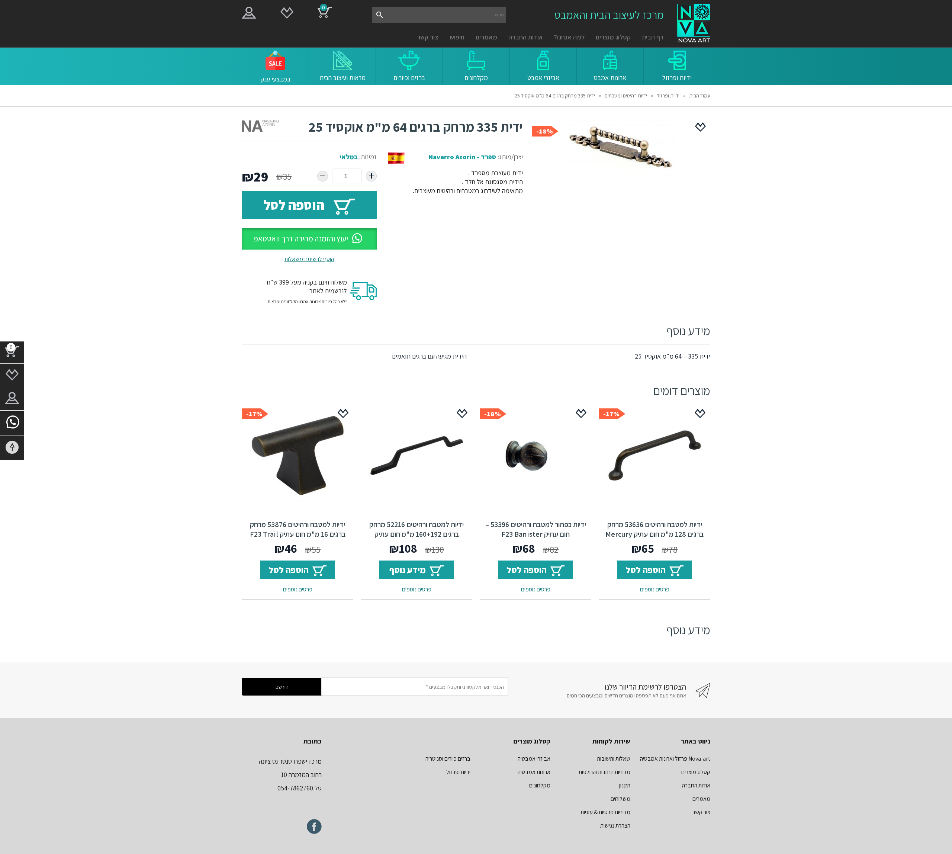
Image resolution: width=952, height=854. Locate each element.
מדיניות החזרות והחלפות (604, 772)
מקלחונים (539, 785)
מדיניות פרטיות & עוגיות (605, 812)
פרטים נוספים (654, 589)
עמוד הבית (699, 95)
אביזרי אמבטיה (534, 758)
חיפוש (457, 37)
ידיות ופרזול (668, 95)
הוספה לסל (294, 205)
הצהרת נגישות (615, 825)
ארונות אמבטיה (534, 772)
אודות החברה (525, 37)
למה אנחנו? (569, 37)
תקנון (624, 785)
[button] (309, 239)
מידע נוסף (407, 570)
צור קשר (427, 37)
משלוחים (620, 799)
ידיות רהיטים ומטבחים (626, 95)
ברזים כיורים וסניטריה (447, 758)
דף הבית (653, 37)
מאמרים (486, 37)
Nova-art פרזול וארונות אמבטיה (675, 758)
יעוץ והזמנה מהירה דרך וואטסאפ (301, 239)
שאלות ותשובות (613, 758)
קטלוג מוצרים (613, 37)
